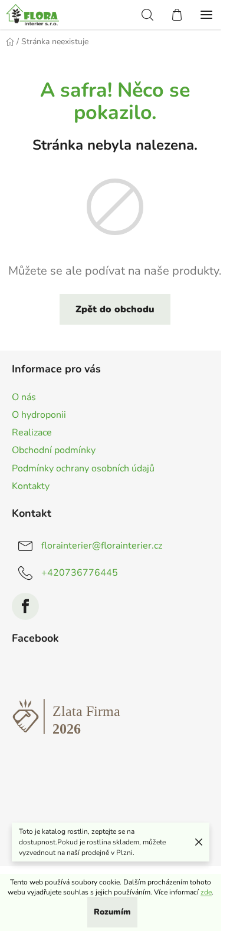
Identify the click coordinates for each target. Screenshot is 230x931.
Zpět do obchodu (115, 309)
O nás (24, 397)
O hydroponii (39, 414)
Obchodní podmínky (54, 450)
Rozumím (112, 911)
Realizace (32, 432)
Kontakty (31, 486)
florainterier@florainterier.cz (101, 545)
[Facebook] (25, 606)
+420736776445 (79, 572)
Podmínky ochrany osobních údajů (83, 468)
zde (206, 892)
